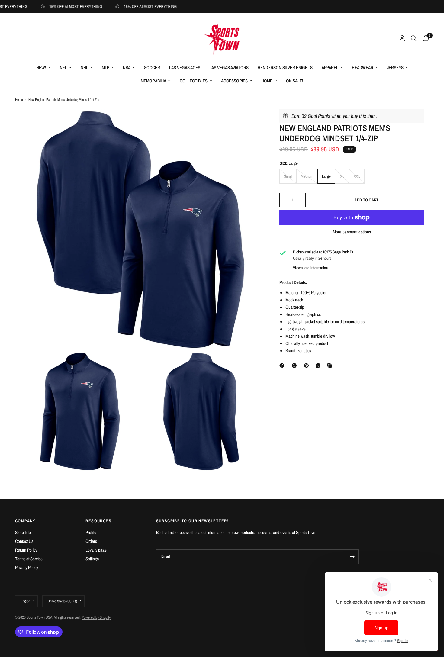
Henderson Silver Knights (285, 67)
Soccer (152, 67)
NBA (126, 67)
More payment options (352, 231)
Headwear (362, 67)
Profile (90, 532)
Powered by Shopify (96, 617)
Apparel (330, 67)
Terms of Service (29, 559)
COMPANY (25, 521)
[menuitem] (43, 67)
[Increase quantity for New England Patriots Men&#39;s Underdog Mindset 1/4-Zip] (300, 200)
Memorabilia (153, 81)
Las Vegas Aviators (229, 67)
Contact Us (24, 541)
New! (41, 67)
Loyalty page (96, 550)
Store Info (23, 532)
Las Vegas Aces (184, 67)
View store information (310, 267)
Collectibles (194, 81)
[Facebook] (283, 365)
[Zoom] (248, 121)
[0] (424, 38)
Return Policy (26, 550)
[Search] (414, 38)
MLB (105, 67)
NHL (84, 67)
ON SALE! (294, 81)
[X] (295, 365)
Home (266, 81)
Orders (91, 541)
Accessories (234, 81)
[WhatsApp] (319, 365)
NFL (63, 67)
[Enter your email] (352, 556)
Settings (92, 559)
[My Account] (402, 38)
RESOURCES (98, 521)
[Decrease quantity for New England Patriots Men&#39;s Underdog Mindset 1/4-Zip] (284, 200)
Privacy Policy (26, 567)
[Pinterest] (307, 365)
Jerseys (395, 67)
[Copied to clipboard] (330, 365)
